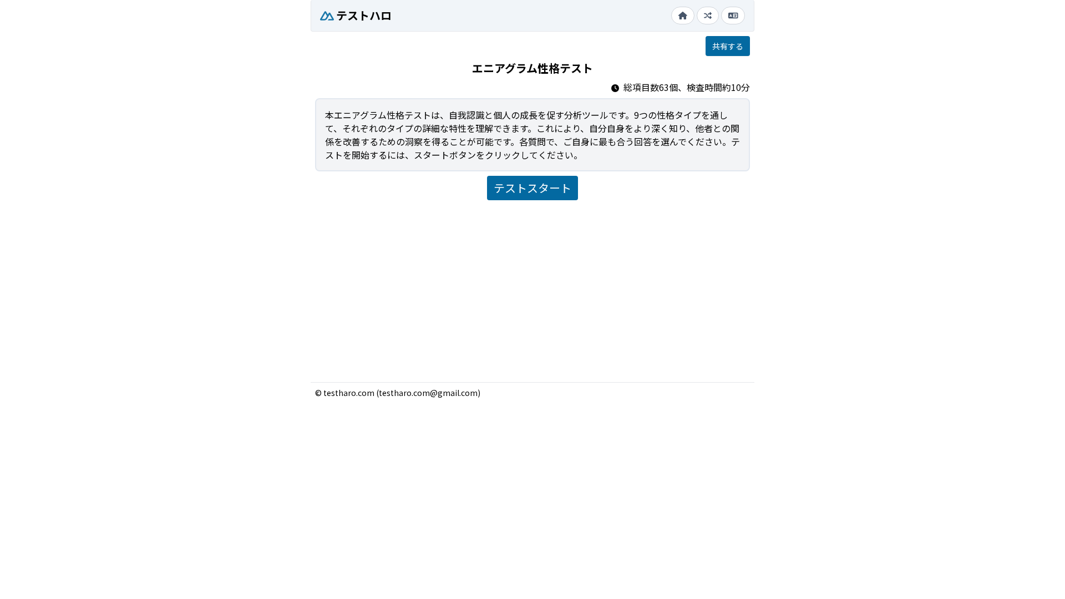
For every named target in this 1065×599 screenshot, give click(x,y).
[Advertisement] (532, 286)
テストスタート (532, 188)
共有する (727, 46)
